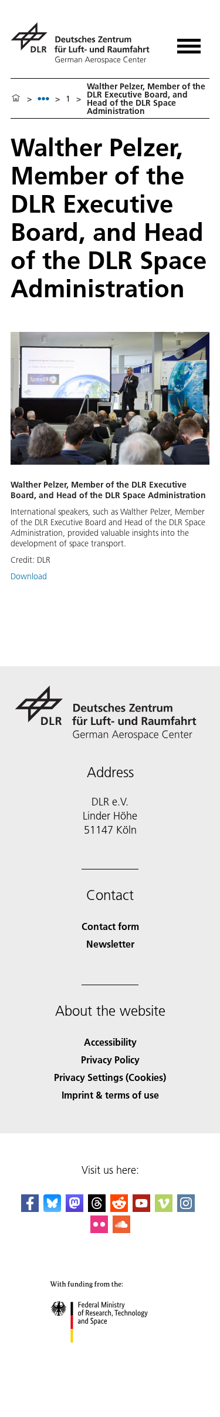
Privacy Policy (110, 1059)
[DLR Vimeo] (163, 1208)
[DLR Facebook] (30, 1208)
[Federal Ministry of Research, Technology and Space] (110, 1354)
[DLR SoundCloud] (121, 1229)
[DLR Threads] (97, 1208)
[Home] (16, 99)
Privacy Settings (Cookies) (110, 1077)
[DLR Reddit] (119, 1208)
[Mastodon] (74, 1208)
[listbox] (43, 98)
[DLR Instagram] (186, 1208)
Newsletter (110, 944)
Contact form (110, 926)
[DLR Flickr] (99, 1229)
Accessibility (110, 1042)
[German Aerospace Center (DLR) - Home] (85, 43)
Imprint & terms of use (110, 1095)
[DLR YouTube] (141, 1208)
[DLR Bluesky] (52, 1208)
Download (29, 576)
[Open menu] (188, 42)
